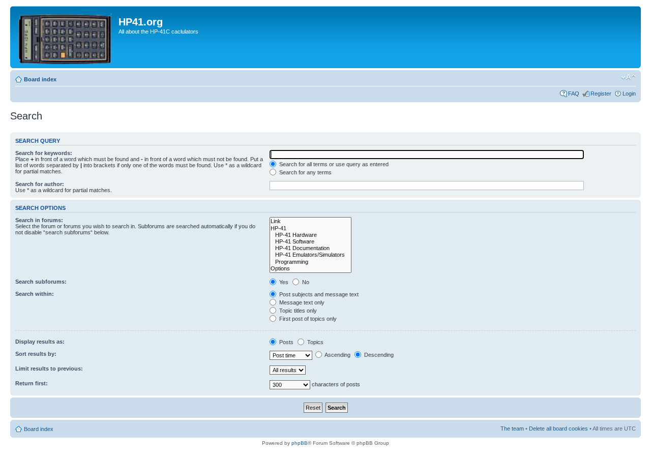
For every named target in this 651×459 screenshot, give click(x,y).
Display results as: (40, 342)
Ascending (336, 355)
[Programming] (310, 262)
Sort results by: (35, 354)
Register (600, 93)
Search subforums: (41, 282)
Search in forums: (39, 220)
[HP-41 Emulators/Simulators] (310, 255)
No (305, 282)
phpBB (299, 443)
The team (512, 428)
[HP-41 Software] (310, 241)
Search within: (34, 294)
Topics (314, 342)
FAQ (573, 93)
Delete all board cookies (558, 428)
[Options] (310, 268)
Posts (285, 342)
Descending (378, 355)
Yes (283, 282)
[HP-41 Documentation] (310, 248)
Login (629, 93)
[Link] (310, 221)
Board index (40, 79)
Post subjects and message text (318, 294)
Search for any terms (305, 172)
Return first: (31, 383)
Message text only (301, 302)
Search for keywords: (43, 153)
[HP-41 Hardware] (310, 235)
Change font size (628, 77)
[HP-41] (310, 228)
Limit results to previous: (49, 368)
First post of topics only (307, 319)
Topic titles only (297, 311)
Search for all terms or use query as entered (333, 164)
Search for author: (39, 184)
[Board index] (66, 37)
